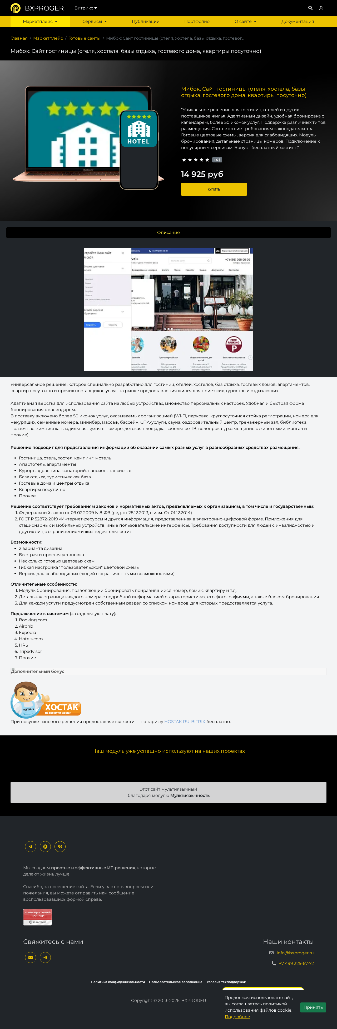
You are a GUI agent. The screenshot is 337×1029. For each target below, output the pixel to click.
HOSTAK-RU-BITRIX (184, 721)
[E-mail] (30, 957)
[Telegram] (30, 846)
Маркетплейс (38, 21)
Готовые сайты (84, 38)
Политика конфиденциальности (118, 982)
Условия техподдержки (226, 982)
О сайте (243, 21)
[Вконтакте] (60, 846)
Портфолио (197, 21)
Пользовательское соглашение (175, 982)
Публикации (146, 21)
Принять (313, 1007)
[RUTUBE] (45, 846)
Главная (19, 38)
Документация (297, 21)
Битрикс (84, 8)
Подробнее (237, 1016)
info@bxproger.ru (295, 952)
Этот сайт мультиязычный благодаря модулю (169, 792)
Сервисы (92, 21)
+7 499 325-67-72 (296, 963)
